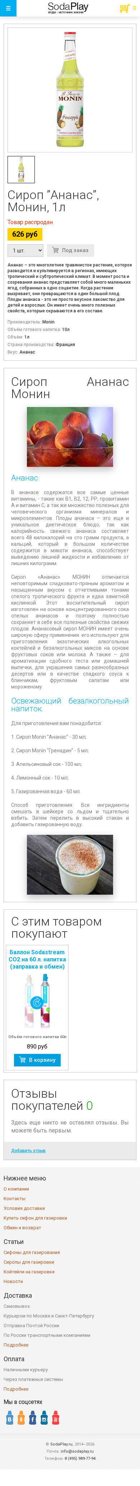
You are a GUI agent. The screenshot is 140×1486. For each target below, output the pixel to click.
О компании (16, 1189)
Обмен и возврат (22, 1227)
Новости (13, 1281)
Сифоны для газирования (32, 1252)
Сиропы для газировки (29, 1262)
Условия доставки (24, 1208)
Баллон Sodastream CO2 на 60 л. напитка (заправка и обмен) (37, 959)
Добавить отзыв (28, 1150)
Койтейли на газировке (29, 1271)
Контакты (14, 1198)
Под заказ (75, 250)
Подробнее (16, 1345)
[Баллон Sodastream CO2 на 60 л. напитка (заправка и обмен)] (37, 1001)
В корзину (42, 1060)
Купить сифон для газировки (35, 1218)
